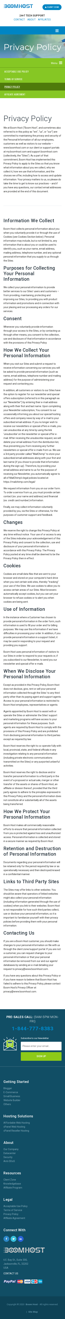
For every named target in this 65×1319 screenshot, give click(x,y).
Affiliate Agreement (14, 1218)
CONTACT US (10, 1273)
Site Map (33, 1312)
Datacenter (9, 1153)
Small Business (11, 1096)
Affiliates (44, 19)
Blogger (7, 1088)
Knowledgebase (12, 1183)
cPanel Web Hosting (14, 1126)
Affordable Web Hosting (16, 1122)
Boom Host (32, 1304)
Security (7, 1157)
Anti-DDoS (9, 1161)
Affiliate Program (12, 1187)
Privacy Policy (10, 1214)
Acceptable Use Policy (15, 1206)
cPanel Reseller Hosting (16, 1130)
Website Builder (11, 1100)
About (31, 19)
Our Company (11, 1149)
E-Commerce (10, 1092)
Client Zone (52, 7)
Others (7, 1104)
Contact (19, 19)
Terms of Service (12, 1210)
